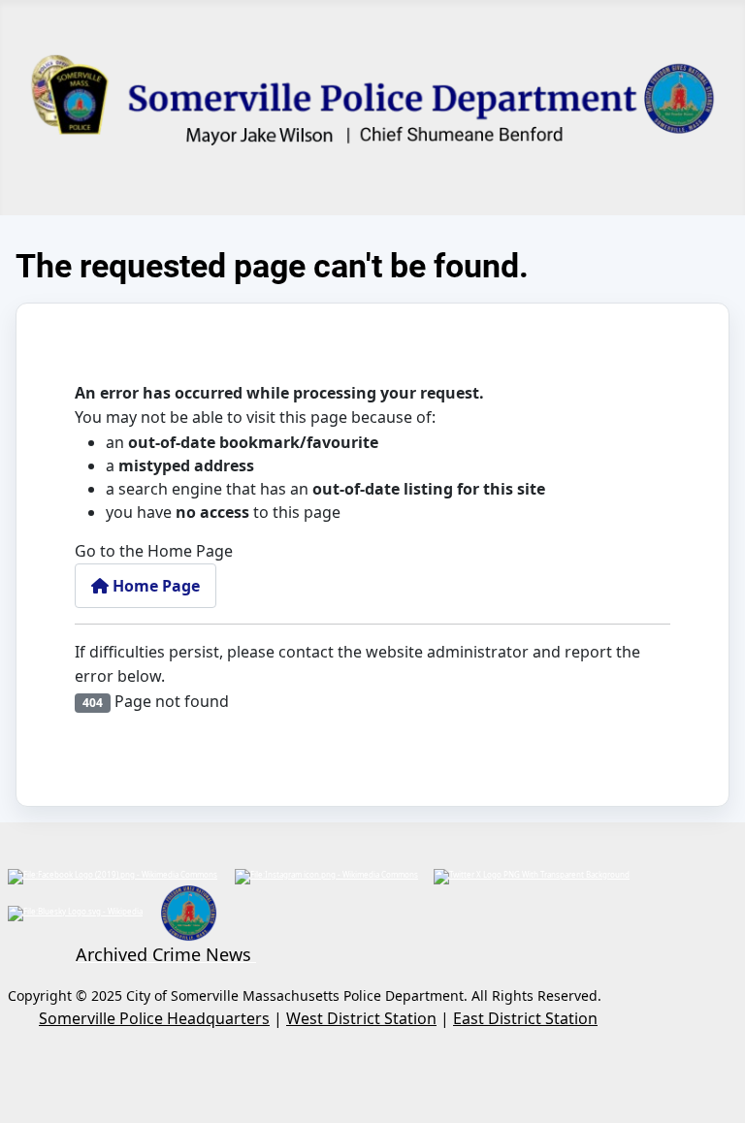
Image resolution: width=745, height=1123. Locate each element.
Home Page (154, 585)
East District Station (525, 1018)
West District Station (361, 1018)
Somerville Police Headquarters (154, 1018)
